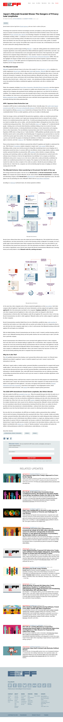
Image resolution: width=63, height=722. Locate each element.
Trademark (23, 715)
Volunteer (16, 697)
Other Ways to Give (45, 706)
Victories (16, 698)
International (23, 702)
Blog (29, 695)
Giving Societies (44, 700)
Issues (33, 3)
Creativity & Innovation (23, 699)
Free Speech (23, 695)
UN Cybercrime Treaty (44, 559)
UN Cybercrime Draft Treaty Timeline (35, 568)
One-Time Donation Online (45, 699)
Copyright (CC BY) (13, 715)
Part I (37, 481)
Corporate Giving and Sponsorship (45, 703)
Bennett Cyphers (28, 18)
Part (28, 483)
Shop (53, 3)
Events (29, 698)
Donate (56, 3)
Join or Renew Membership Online (45, 696)
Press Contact (37, 695)
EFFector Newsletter (30, 704)
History (16, 700)
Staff (15, 704)
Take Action (44, 3)
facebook (15, 685)
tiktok (44, 685)
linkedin (39, 685)
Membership (10, 700)
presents (43, 570)
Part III (35, 500)
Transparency (24, 701)
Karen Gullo (34, 527)
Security (9, 698)
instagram (20, 685)
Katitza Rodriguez (17, 18)
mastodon (10, 685)
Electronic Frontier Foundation (12, 4)
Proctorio (25, 618)
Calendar (16, 695)
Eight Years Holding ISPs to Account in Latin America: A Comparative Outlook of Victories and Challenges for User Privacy (41, 512)
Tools (49, 3)
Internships (17, 701)
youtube (30, 685)
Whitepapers (30, 701)
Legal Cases (30, 700)
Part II (32, 498)
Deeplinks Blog (26, 490)
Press (9, 701)
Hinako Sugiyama (24, 26)
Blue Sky (25, 685)
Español (6, 23)
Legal (9, 697)
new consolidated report (43, 519)
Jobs (15, 703)
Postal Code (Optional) (13, 447)
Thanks (46, 715)
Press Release (26, 548)
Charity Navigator (27, 688)
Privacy (27, 433)
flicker (34, 685)
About (29, 3)
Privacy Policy (36, 715)
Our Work (38, 3)
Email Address (12, 451)
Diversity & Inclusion (17, 707)
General (9, 695)
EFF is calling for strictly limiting (31, 634)
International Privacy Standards (12, 433)
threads (49, 685)
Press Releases (31, 697)
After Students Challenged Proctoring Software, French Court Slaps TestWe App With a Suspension (41, 607)
